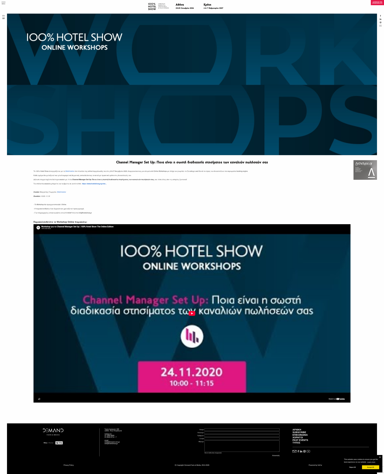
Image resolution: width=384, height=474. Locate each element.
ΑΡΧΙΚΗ (296, 429)
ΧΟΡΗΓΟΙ (297, 437)
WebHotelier (69, 171)
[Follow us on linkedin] (301, 451)
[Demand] (53, 438)
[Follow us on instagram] (304, 451)
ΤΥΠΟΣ (296, 442)
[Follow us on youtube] (308, 451)
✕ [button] (380, 457)
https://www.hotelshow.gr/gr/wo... (94, 183)
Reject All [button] (352, 467)
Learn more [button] (371, 462)
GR (3, 18)
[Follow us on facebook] (298, 451)
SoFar (320, 465)
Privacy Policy (69, 465)
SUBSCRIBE (299, 432)
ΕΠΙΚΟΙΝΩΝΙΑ (300, 435)
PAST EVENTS (300, 440)
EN (3, 16)
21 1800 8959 (109, 435)
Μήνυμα (201, 441)
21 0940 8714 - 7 (110, 437)
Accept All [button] (370, 467)
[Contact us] (294, 451)
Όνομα (202, 429)
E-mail (202, 438)
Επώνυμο (201, 432)
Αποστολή (276, 455)
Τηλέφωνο (200, 435)
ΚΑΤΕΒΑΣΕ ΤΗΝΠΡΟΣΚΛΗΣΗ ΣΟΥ (377, 2)
